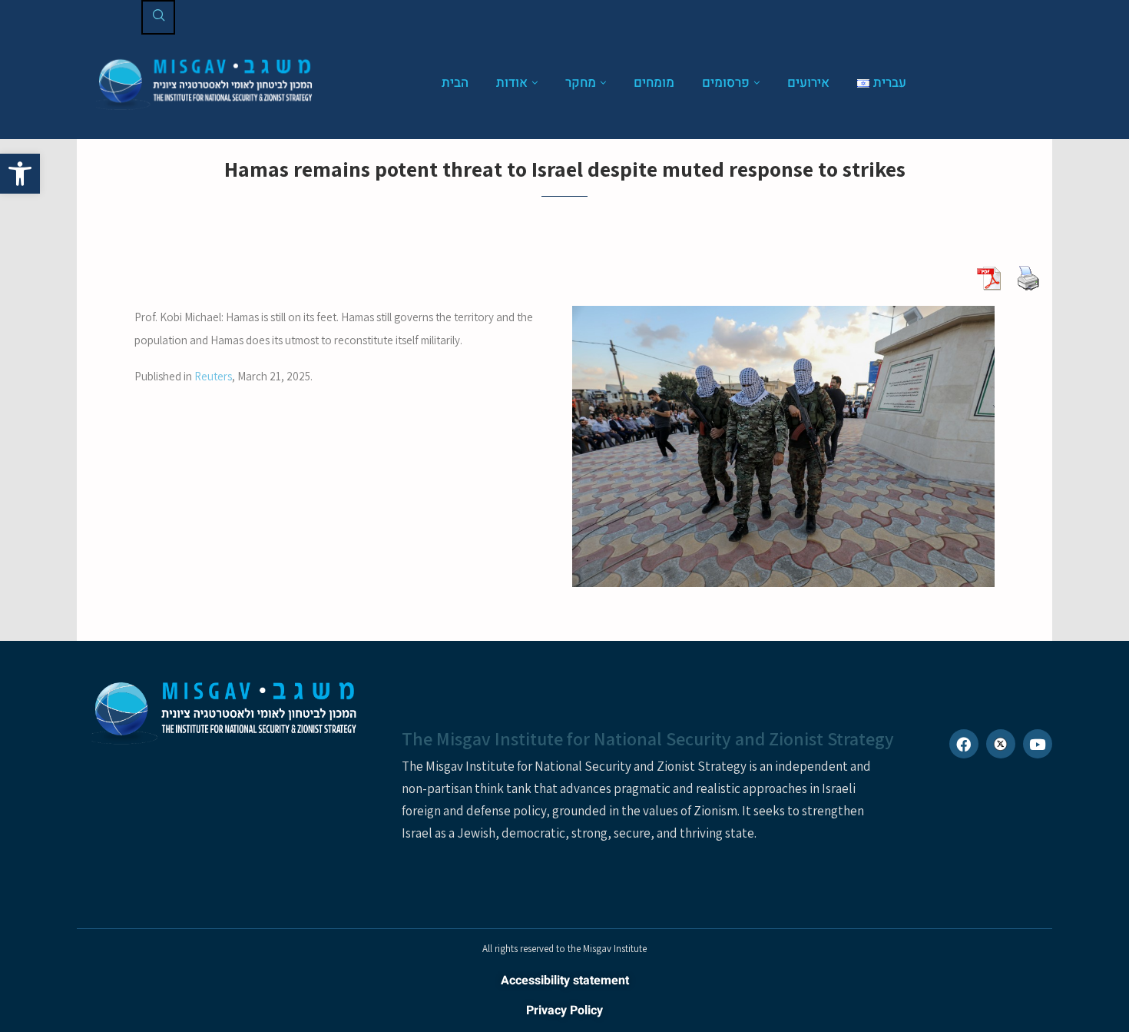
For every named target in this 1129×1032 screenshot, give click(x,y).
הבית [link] (455, 82)
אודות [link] (512, 82)
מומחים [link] (654, 82)
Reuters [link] (213, 376)
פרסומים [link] (726, 82)
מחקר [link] (580, 82)
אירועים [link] (808, 82)
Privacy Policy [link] (564, 1010)
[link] (20, 174)
